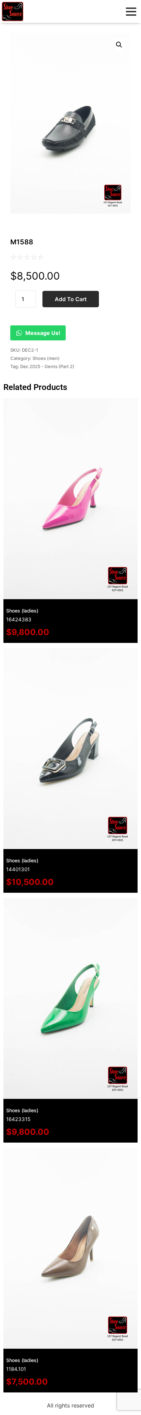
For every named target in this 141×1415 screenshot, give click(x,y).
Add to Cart (71, 299)
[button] (119, 45)
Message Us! (42, 332)
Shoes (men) (46, 358)
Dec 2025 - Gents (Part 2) (47, 366)
